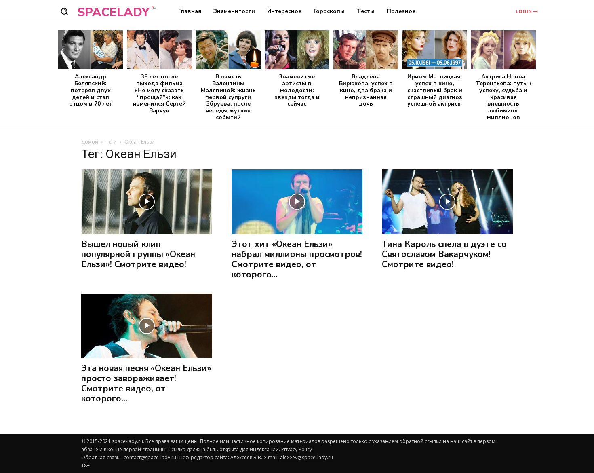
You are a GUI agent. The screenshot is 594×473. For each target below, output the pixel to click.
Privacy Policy (296, 449)
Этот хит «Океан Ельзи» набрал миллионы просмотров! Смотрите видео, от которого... (297, 259)
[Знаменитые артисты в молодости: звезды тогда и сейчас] (297, 49)
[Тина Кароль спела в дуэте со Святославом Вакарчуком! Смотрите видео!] (447, 201)
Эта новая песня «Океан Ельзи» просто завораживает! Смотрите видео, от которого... (146, 383)
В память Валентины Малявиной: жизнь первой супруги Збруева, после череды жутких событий (228, 97)
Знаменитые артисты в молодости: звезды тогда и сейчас (297, 90)
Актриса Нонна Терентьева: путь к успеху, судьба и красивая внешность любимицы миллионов (503, 97)
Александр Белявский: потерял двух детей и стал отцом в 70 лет (90, 90)
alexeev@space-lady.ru (306, 457)
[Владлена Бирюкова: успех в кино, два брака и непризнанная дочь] (365, 49)
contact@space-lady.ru (150, 457)
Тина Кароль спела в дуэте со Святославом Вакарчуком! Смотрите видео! (444, 254)
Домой (89, 141)
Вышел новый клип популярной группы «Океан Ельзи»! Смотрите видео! (138, 254)
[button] (64, 11)
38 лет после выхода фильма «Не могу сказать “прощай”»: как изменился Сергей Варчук (159, 93)
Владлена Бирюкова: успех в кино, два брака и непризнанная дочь (366, 90)
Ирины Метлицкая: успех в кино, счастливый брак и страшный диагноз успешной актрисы (434, 90)
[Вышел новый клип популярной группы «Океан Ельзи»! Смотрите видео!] (146, 201)
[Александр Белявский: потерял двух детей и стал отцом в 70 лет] (90, 49)
